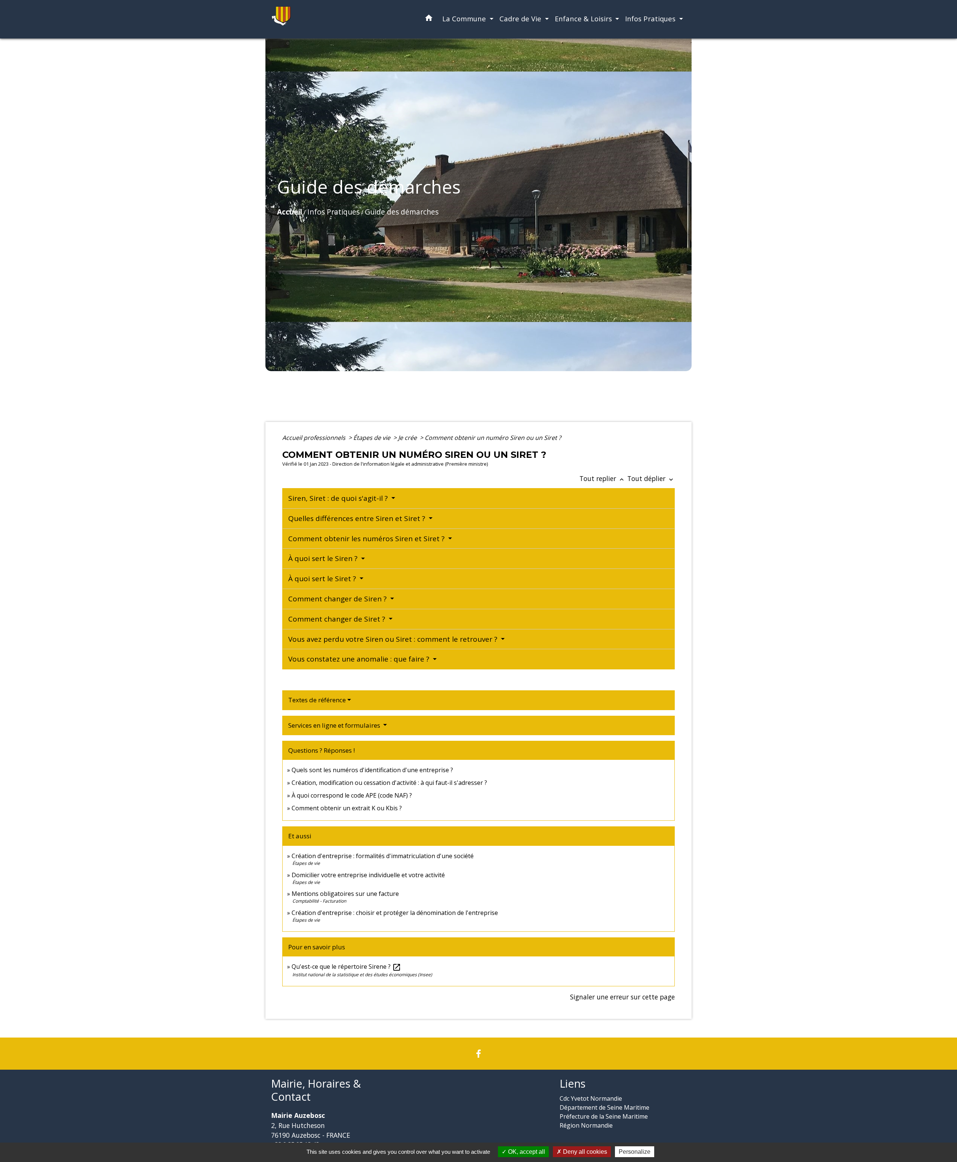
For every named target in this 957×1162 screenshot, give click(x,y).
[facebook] (478, 1053)
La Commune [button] (465, 18)
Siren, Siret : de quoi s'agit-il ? (339, 498)
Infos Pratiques (333, 212)
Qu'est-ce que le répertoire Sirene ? (346, 966)
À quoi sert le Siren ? (323, 558)
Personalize (634, 1152)
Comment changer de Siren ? (338, 599)
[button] (428, 19)
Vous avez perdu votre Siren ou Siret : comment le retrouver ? (393, 639)
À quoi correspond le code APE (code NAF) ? (352, 795)
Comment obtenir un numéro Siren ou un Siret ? (493, 438)
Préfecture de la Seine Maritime (604, 1116)
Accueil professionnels (314, 438)
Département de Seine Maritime (604, 1107)
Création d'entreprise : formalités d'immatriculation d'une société (383, 856)
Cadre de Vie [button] (521, 18)
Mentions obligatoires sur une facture (345, 894)
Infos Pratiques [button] (651, 18)
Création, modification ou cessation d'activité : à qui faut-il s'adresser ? (389, 783)
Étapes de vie (372, 438)
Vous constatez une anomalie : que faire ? (359, 659)
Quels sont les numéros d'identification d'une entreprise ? (372, 770)
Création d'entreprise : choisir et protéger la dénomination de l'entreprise (395, 913)
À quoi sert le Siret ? (323, 578)
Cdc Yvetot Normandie (591, 1098)
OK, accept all (526, 1152)
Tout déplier (651, 478)
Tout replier (602, 478)
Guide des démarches (402, 212)
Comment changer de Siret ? (337, 619)
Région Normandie (586, 1125)
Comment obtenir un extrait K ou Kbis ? (347, 808)
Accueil (289, 212)
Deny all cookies (584, 1152)
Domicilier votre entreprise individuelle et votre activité (369, 875)
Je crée (408, 438)
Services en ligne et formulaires (335, 725)
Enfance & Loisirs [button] (584, 18)
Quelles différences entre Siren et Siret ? (357, 518)
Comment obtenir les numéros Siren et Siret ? (367, 538)
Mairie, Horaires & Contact (316, 1090)
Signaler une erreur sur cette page (622, 996)
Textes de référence (317, 700)
